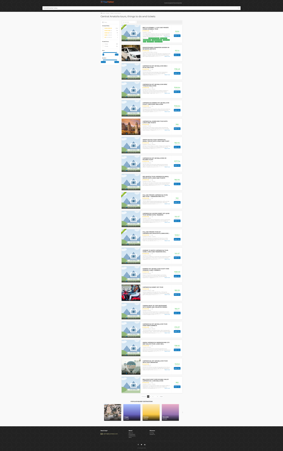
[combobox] (141, 8)
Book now (177, 35)
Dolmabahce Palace (157, 40)
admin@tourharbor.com (110, 434)
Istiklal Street (150, 41)
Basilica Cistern (147, 40)
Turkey (111, 13)
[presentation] (100, 412)
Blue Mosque (164, 38)
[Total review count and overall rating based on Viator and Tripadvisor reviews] (152, 30)
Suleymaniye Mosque (154, 38)
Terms (130, 437)
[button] (126, 40)
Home (103, 13)
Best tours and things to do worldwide (107, 2)
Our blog (152, 432)
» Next (161, 396)
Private (111, 46)
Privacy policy (132, 434)
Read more (167, 36)
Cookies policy (132, 435)
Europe (107, 13)
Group (111, 44)
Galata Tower (166, 40)
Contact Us (152, 434)
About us (131, 432)
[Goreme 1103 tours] (112, 412)
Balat (144, 41)
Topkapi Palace (158, 41)
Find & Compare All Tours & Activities (173, 3)
